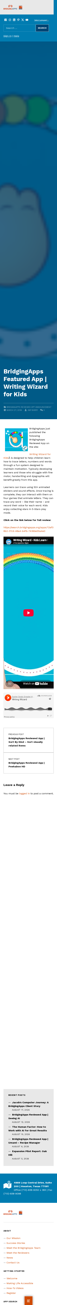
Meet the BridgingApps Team (23, 1247)
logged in (24, 793)
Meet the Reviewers (18, 1252)
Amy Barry (33, 410)
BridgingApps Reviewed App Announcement (29, 407)
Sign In (7, 35)
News (10, 1257)
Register (11, 1293)
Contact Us (13, 1262)
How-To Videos (15, 1288)
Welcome (12, 1278)
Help (16, 35)
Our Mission (13, 1238)
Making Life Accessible (20, 1283)
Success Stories (16, 1243)
